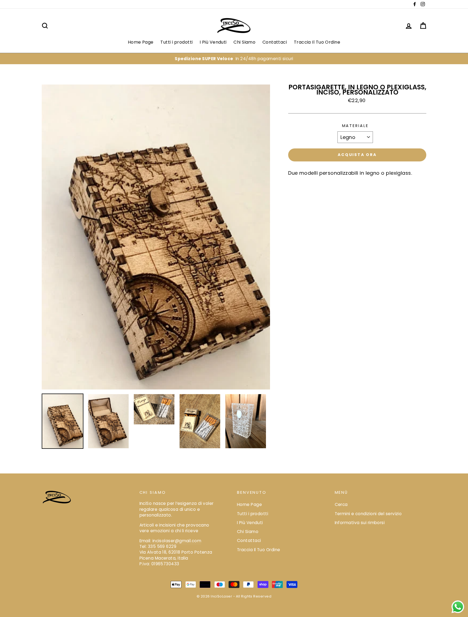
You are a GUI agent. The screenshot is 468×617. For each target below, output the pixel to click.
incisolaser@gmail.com (176, 541)
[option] (234, 58)
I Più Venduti (213, 42)
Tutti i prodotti (176, 42)
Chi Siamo (244, 42)
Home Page (141, 42)
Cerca (341, 504)
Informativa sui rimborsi (360, 522)
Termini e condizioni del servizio (368, 514)
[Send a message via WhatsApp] (457, 606)
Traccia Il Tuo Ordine (317, 42)
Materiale (355, 125)
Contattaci (274, 42)
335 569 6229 (162, 546)
